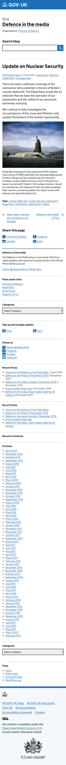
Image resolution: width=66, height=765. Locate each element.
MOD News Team (11, 75)
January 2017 (12, 564)
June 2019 (10, 470)
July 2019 (10, 467)
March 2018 (11, 518)
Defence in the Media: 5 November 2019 (26, 375)
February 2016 (13, 600)
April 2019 (10, 476)
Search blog (11, 41)
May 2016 (10, 590)
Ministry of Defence (28, 30)
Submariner (21, 204)
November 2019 (14, 454)
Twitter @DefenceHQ (17, 347)
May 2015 (10, 629)
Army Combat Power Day (18, 388)
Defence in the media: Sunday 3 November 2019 (30, 382)
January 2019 (12, 486)
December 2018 (13, 489)
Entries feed (11, 673)
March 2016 (11, 596)
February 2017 (13, 561)
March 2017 (11, 557)
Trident (45, 204)
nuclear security (36, 201)
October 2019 (12, 457)
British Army (8, 291)
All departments (26, 708)
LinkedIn (10, 241)
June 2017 (10, 548)
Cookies (40, 712)
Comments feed (13, 676)
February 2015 (13, 635)
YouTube (10, 354)
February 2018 (13, 522)
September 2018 (14, 499)
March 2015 (11, 632)
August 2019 (12, 463)
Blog (5, 19)
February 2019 (13, 483)
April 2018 (10, 515)
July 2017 (10, 544)
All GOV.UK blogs (13, 703)
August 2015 (12, 619)
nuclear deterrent (18, 201)
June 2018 (10, 509)
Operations (42, 75)
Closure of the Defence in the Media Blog (26, 372)
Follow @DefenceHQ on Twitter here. (22, 269)
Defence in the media (25, 24)
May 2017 (10, 551)
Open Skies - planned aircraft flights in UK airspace (18, 218)
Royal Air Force (10, 294)
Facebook (42, 236)
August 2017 (12, 541)
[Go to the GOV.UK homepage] (14, 5)
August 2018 (12, 502)
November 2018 (14, 493)
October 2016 (12, 574)
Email (40, 241)
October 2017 (12, 535)
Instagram (11, 357)
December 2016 (13, 567)
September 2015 (14, 616)
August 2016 (12, 580)
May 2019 (10, 473)
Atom (40, 330)
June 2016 (10, 586)
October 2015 (12, 613)
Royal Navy (8, 204)
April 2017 (10, 554)
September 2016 (14, 577)
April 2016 (10, 593)
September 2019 (14, 460)
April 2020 (11, 450)
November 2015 (13, 609)
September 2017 (14, 538)
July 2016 (10, 583)
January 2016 (12, 603)
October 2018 (12, 496)
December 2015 (13, 606)
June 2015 (10, 625)
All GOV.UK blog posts (41, 703)
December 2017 (13, 528)
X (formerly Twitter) (16, 236)
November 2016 (14, 570)
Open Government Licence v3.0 (22, 728)
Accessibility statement (17, 712)
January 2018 (12, 525)
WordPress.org (13, 680)
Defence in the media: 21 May (47, 216)
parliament (52, 201)
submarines (35, 204)
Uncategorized (23, 78)
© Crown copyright (33, 757)
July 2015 (10, 622)
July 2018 (10, 505)
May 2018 (10, 512)
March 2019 (11, 480)
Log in (8, 670)
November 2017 (13, 531)
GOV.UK (7, 708)
